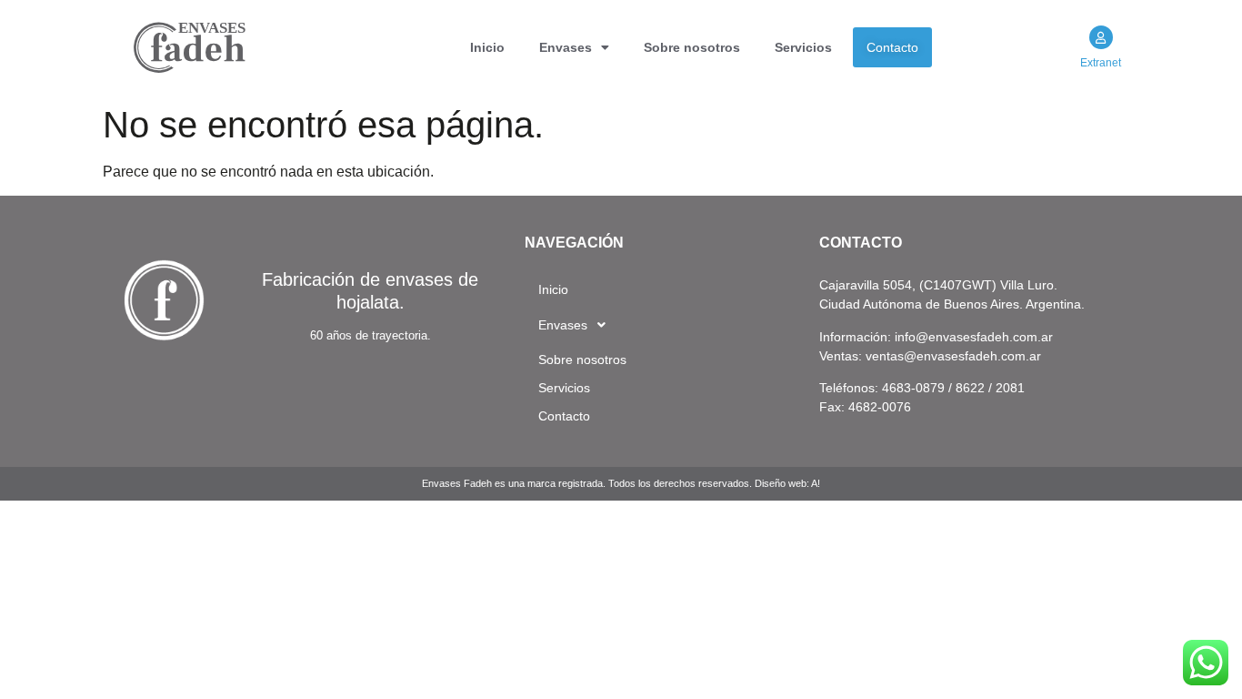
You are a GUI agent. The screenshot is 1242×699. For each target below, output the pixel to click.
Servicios (803, 47)
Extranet (1100, 62)
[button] (574, 47)
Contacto (892, 47)
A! (815, 483)
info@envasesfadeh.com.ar (974, 336)
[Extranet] (1101, 37)
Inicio (487, 47)
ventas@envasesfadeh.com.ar (953, 356)
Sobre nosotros (692, 47)
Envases (565, 47)
